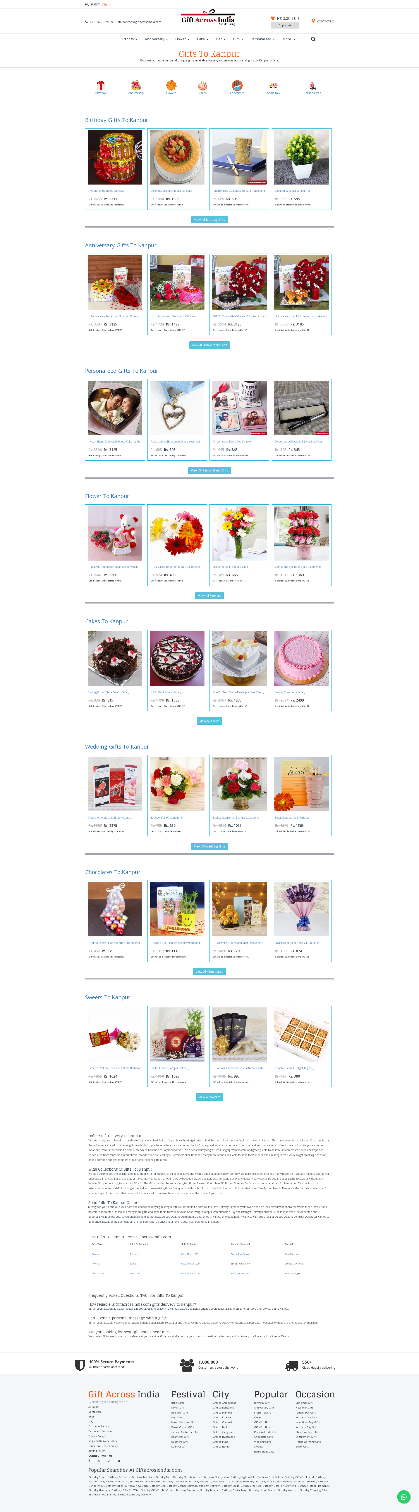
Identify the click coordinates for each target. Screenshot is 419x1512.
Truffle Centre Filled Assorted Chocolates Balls (115, 944)
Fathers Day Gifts (306, 1412)
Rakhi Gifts (177, 1402)
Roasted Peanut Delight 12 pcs (293, 1068)
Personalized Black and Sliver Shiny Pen (298, 441)
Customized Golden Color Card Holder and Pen (239, 192)
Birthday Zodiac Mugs (234, 1490)
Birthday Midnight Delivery (204, 1485)
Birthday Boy (284, 1481)
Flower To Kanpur (107, 496)
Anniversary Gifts (264, 1407)
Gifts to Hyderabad (224, 1436)
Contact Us (94, 1411)
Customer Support (99, 1426)
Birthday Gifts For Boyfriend (157, 1490)
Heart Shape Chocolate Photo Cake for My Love (115, 442)
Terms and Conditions (101, 1431)
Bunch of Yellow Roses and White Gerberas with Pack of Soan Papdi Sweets (115, 1069)
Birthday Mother (176, 1485)
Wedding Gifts (262, 1441)
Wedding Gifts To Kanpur (117, 746)
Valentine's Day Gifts (307, 1422)
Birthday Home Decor (262, 1490)
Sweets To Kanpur (107, 997)
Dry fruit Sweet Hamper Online (169, 1068)
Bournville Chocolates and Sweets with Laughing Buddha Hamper (239, 1069)
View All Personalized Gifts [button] (209, 470)
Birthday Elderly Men (216, 1477)
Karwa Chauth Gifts (182, 1427)
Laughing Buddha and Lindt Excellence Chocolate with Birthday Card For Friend (239, 944)
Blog (91, 1416)
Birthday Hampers (200, 1481)
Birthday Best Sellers (270, 1477)
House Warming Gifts (308, 1441)
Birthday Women (287, 1490)
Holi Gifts (176, 1417)
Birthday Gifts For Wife (125, 1490)
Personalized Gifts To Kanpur (121, 370)
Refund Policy (96, 1450)
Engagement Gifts (306, 1436)
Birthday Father (307, 1485)
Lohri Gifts (177, 1446)
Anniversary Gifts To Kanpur (120, 245)
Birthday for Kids (251, 1485)
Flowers (96, 1264)
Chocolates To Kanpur (112, 872)
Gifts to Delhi (220, 1427)
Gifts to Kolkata (222, 1417)
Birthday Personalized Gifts (111, 1481)
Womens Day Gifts (306, 1427)
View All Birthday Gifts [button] (209, 219)
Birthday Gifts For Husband (145, 1481)
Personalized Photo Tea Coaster (232, 441)
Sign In (107, 4)
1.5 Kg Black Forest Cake (165, 692)
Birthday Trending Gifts (313, 1490)
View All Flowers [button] (209, 595)
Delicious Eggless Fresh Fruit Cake (171, 191)
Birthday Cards (230, 1485)
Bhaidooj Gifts (179, 1412)
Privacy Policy (96, 1436)
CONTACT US (325, 21)
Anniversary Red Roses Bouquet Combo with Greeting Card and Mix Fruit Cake (115, 317)
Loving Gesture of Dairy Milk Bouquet (297, 943)
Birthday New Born (136, 1485)
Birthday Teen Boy (243, 1481)
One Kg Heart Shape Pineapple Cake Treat (237, 692)
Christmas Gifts (304, 1402)
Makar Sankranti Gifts (183, 1422)
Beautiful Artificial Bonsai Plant (293, 191)
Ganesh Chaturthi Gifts (184, 1432)
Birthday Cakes (114, 1485)
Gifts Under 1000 (190, 1264)
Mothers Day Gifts (306, 1417)
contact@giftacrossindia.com (142, 22)
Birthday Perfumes (119, 1477)
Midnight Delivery (240, 1273)
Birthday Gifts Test (305, 1481)
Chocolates (98, 1273)
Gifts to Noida (221, 1446)
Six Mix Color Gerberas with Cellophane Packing (177, 568)
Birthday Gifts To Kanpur (116, 120)
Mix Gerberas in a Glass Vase (230, 567)
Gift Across (124, 1395)
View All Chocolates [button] (209, 972)
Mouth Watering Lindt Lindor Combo (109, 817)
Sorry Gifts (302, 1446)
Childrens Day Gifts (307, 1432)
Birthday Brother (209, 1490)
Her (219, 39)
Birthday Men (163, 1477)
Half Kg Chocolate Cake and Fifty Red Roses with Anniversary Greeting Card (239, 317)
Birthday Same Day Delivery (134, 1494)
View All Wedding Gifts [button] (209, 846)
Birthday (127, 39)
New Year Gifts (304, 1407)
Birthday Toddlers (142, 1477)
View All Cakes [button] (209, 721)
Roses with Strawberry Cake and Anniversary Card (177, 317)
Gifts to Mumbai (222, 1412)
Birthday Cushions (186, 1490)
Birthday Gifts (262, 1402)
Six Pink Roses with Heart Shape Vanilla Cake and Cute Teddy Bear (114, 568)
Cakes (95, 1254)
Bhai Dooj (135, 1273)
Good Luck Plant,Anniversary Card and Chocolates (177, 944)
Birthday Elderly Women (187, 1477)
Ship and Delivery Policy (102, 1441)
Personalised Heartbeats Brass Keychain (175, 441)
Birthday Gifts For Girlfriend (279, 1485)
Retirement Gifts (264, 1451)
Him (236, 39)
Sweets (258, 1446)
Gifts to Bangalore (223, 1407)
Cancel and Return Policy (103, 1446)
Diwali (133, 1264)
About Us (93, 1407)
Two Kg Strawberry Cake (289, 692)
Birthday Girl (157, 1485)
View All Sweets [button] (209, 1097)
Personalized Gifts (265, 1432)
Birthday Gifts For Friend (299, 1477)
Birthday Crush (221, 1481)
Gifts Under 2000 (190, 1273)
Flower (180, 39)
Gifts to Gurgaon (223, 1432)
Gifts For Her (262, 1422)
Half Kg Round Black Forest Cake (107, 692)
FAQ (90, 1421)
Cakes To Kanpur (106, 621)
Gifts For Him (262, 1427)
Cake (201, 39)
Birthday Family (265, 1481)
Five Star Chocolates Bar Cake (106, 191)
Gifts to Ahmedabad (224, 1402)
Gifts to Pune (220, 1441)
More (287, 39)
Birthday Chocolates (175, 1481)
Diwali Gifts (177, 1407)
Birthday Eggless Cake (243, 1477)
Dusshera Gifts (179, 1441)
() (288, 18)
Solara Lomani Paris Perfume (292, 817)
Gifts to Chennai (222, 1422)
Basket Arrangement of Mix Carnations (236, 817)
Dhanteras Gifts (180, 1436)
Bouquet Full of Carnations (167, 817)
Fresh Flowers (262, 1412)
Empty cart (284, 25)
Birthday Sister (97, 1477)
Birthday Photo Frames (102, 1494)
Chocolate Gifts (263, 1436)
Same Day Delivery (241, 1254)
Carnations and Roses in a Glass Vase (298, 567)
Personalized (261, 39)
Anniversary (154, 39)
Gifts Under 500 (189, 1254)
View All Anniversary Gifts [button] (209, 345)
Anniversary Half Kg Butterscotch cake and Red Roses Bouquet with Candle (301, 317)
